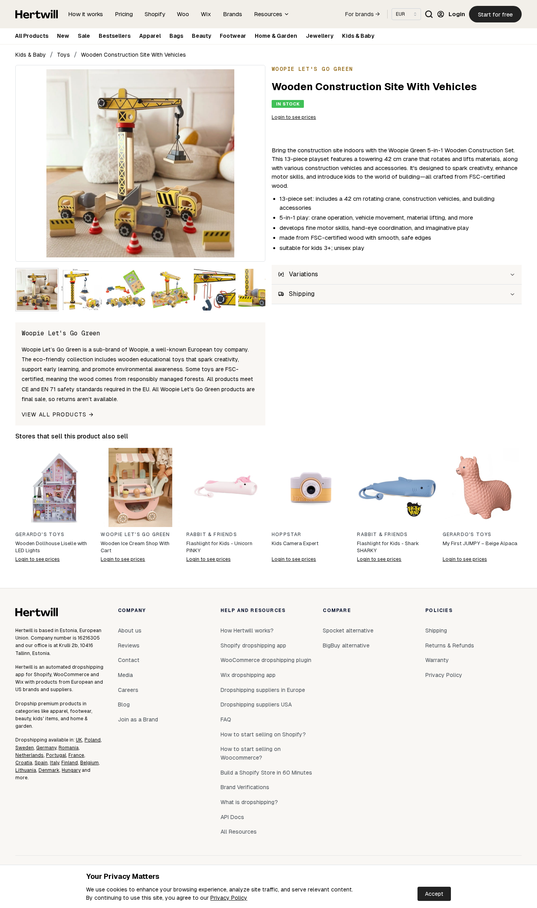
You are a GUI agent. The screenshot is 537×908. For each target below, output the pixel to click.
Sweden (24, 748)
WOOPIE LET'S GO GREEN (135, 534)
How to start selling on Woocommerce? (251, 753)
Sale (84, 36)
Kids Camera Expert (295, 543)
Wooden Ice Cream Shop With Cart (135, 546)
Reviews (129, 645)
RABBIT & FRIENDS (211, 534)
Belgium (89, 763)
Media (125, 675)
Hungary (71, 770)
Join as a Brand (138, 719)
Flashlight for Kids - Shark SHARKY (388, 546)
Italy (54, 763)
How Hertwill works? (247, 630)
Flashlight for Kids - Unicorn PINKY (219, 546)
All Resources (239, 831)
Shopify (155, 14)
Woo (183, 14)
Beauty (201, 36)
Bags (176, 36)
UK (79, 740)
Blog (124, 704)
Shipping (436, 630)
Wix (206, 14)
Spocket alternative (348, 630)
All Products (31, 36)
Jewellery (319, 36)
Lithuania (25, 770)
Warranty (437, 660)
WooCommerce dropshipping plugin (266, 660)
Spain (41, 763)
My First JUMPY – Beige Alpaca (480, 543)
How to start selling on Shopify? (263, 734)
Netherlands (29, 755)
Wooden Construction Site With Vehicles (133, 54)
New (63, 36)
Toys (63, 54)
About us (130, 630)
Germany (46, 748)
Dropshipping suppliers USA (256, 704)
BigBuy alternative (346, 645)
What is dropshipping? (249, 802)
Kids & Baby (358, 36)
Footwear (233, 36)
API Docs (232, 817)
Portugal (56, 755)
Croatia (23, 763)
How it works (85, 14)
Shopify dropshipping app (253, 645)
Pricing (124, 14)
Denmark (49, 770)
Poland (93, 740)
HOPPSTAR (287, 534)
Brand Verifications (245, 787)
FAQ (226, 719)
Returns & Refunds (449, 645)
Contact (129, 660)
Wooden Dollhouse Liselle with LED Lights (51, 546)
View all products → (58, 414)
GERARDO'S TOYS (39, 534)
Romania (69, 748)
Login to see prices (294, 117)
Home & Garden (276, 36)
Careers (128, 690)
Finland (69, 763)
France (76, 755)
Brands (232, 14)
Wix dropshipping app (248, 675)
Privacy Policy (228, 898)
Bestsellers (115, 36)
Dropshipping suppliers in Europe (263, 690)
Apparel (150, 36)
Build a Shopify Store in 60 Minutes (266, 772)
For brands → (362, 14)
